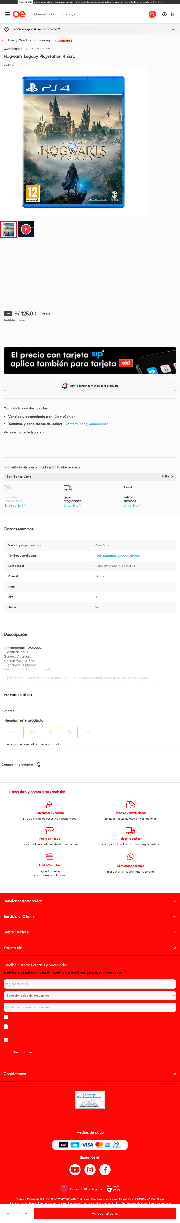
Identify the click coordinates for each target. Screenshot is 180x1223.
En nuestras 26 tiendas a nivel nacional (130, 818)
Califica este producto (9, 65)
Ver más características (22, 432)
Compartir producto (17, 764)
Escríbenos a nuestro (130, 871)
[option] (90, 2)
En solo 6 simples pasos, (49, 818)
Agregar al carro (105, 1213)
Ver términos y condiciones (86, 424)
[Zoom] (8, 229)
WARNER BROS (13, 49)
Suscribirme (22, 1052)
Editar (166, 476)
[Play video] (26, 229)
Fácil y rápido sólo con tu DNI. (130, 844)
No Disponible (13, 505)
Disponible (71, 505)
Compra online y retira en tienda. (49, 844)
